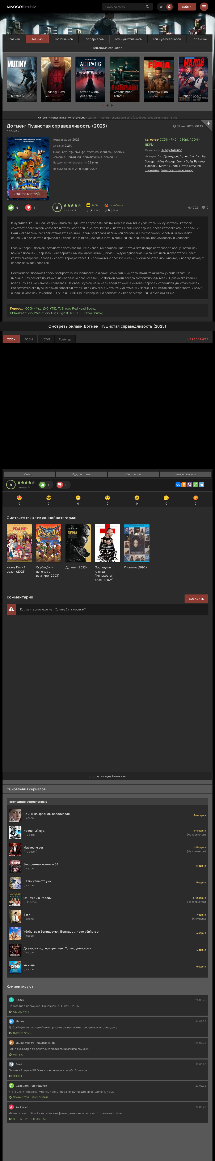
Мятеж (18, 1054)
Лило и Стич (22, 1033)
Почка (17, 1076)
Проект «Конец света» (29, 1119)
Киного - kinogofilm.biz (52, 117)
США (68, 146)
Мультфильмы (76, 117)
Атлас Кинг (21, 1011)
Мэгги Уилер (168, 166)
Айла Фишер (166, 161)
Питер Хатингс (171, 150)
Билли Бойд (185, 161)
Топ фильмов (63, 39)
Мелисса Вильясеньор (177, 170)
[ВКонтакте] (178, 484)
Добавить (196, 599)
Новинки (37, 39)
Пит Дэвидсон (167, 156)
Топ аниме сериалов (107, 48)
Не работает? (197, 339)
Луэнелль (152, 170)
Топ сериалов (94, 39)
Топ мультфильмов (128, 39)
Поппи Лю (187, 156)
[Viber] (189, 484)
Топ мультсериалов (167, 39)
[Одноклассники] (183, 484)
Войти (186, 7)
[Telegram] (201, 484)
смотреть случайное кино (107, 776)
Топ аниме (199, 39)
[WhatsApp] (195, 484)
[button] (103, 105)
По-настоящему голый (30, 1097)
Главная (14, 39)
